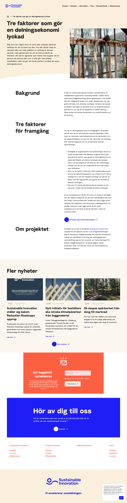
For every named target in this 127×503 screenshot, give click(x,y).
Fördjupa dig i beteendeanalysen (82, 220)
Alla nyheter (62, 344)
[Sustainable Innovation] (13, 5)
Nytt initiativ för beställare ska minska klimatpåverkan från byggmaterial (63, 311)
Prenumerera (71, 384)
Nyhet (10, 303)
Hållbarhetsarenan (84, 445)
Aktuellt (48, 450)
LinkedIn (112, 450)
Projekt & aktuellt (52, 445)
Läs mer (10, 337)
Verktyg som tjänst (96, 229)
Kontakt (62, 429)
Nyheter (73, 6)
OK (121, 498)
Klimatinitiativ (101, 6)
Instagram (113, 453)
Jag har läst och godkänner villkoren (78, 378)
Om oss (13, 453)
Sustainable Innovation (19, 445)
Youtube (112, 456)
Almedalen (83, 6)
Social (111, 445)
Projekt (65, 6)
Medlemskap (115, 6)
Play (92, 6)
